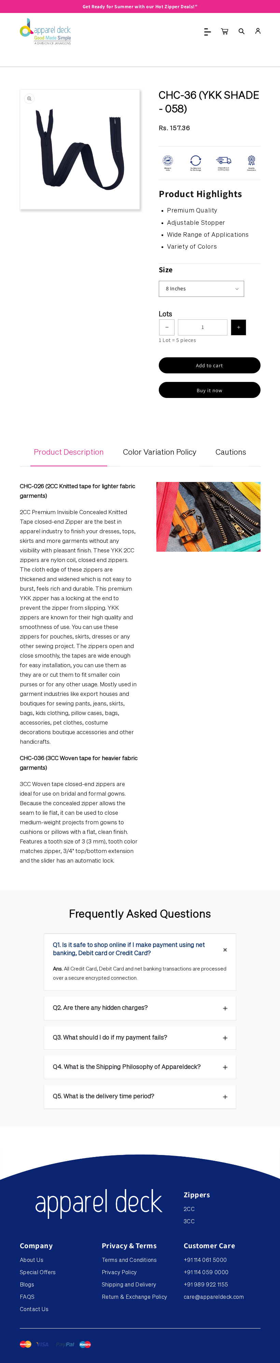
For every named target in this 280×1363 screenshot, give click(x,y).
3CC (189, 1222)
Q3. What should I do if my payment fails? (110, 1038)
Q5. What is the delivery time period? (103, 1096)
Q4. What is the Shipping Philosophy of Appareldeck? (127, 1067)
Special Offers (38, 1273)
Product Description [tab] (69, 452)
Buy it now (210, 390)
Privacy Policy (119, 1273)
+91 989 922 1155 (206, 1285)
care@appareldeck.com (214, 1297)
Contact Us (34, 1309)
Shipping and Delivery (129, 1285)
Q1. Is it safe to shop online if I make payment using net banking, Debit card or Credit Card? (129, 949)
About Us (32, 1260)
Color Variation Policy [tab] (160, 452)
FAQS (27, 1297)
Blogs (27, 1285)
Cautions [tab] (230, 452)
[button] (241, 31)
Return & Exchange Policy (134, 1297)
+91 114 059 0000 (206, 1273)
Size (166, 269)
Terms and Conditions (129, 1260)
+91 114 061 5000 (205, 1260)
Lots (165, 314)
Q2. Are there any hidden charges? (100, 1008)
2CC (189, 1209)
